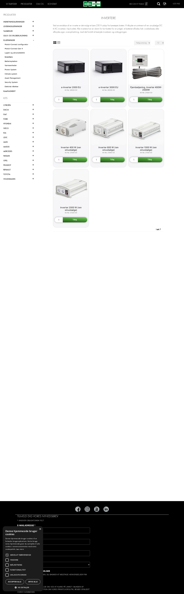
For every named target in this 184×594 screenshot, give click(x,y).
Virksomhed (24, 548)
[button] (22, 587)
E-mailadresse (26, 525)
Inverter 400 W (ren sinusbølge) (71, 148)
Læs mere (20, 549)
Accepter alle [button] (14, 582)
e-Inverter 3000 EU (108, 87)
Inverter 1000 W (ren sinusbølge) (146, 148)
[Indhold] (58, 42)
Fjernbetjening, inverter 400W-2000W (146, 88)
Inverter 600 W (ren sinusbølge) (108, 148)
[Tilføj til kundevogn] (75, 99)
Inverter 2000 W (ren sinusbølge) (71, 208)
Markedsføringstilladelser (33, 571)
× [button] (40, 529)
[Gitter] (55, 43)
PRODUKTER (26, 4)
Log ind (176, 4)
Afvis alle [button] (33, 582)
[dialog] (23, 558)
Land (20, 559)
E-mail (24, 581)
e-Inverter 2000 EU (71, 87)
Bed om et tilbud (136, 4)
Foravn (22, 537)
